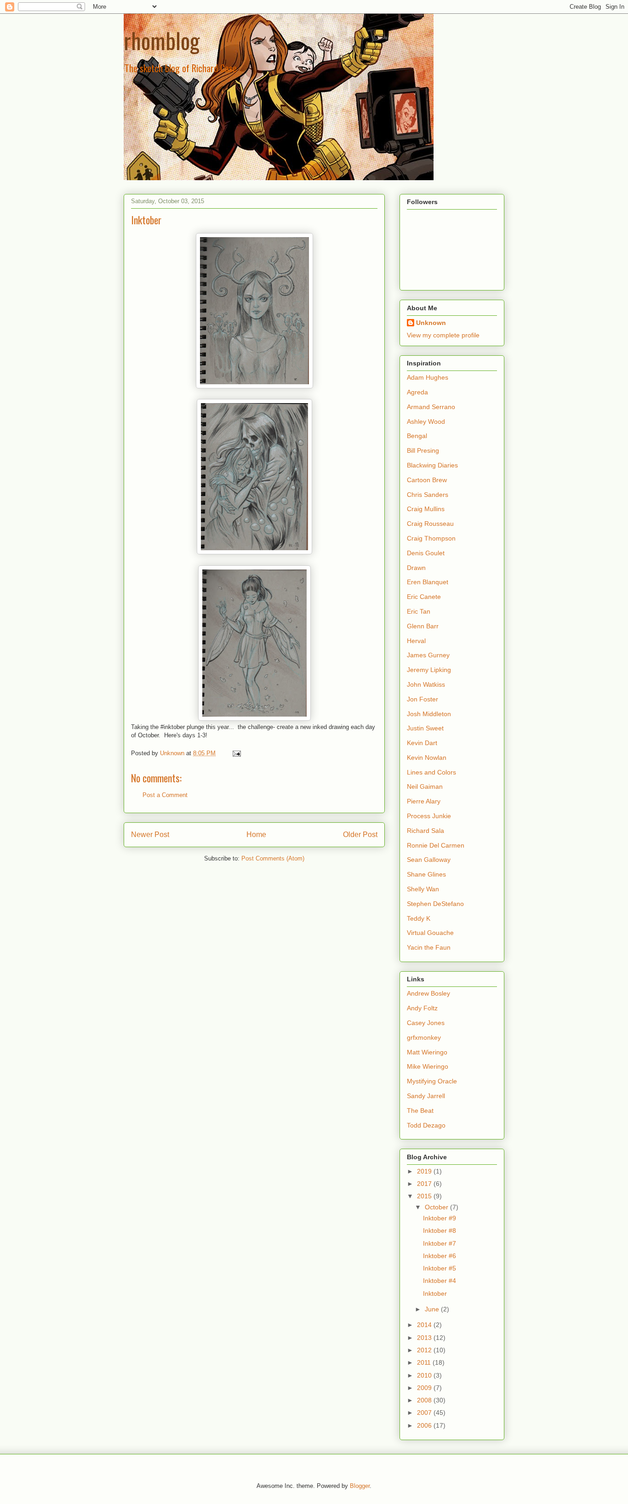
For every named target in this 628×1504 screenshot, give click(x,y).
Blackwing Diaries (432, 465)
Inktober (435, 1293)
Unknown (431, 322)
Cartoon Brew (427, 480)
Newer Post (150, 834)
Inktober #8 (439, 1230)
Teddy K (418, 918)
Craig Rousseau (430, 523)
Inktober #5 (439, 1268)
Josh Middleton (429, 714)
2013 (425, 1337)
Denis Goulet (426, 553)
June (433, 1309)
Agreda (417, 392)
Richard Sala (425, 830)
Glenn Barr (423, 626)
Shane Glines (426, 874)
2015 (425, 1196)
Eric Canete (424, 596)
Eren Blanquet (427, 582)
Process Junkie (429, 816)
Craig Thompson (431, 538)
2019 (425, 1171)
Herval (416, 640)
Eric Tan (418, 611)
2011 (425, 1362)
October (437, 1207)
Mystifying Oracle (432, 1081)
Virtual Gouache (430, 932)
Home (256, 834)
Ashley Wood (426, 421)
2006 (425, 1425)
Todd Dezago (426, 1125)
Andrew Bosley (428, 993)
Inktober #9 (439, 1218)
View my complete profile (443, 335)
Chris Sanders (427, 494)
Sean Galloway (429, 859)
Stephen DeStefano (435, 903)
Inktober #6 (439, 1255)
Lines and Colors (431, 772)
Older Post (360, 834)
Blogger (360, 1485)
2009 (425, 1387)
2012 (425, 1350)
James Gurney (428, 655)
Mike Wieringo (427, 1066)
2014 (425, 1324)
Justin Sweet (425, 728)
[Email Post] (236, 753)
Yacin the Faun (429, 947)
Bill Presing (423, 450)
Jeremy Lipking (429, 669)
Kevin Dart (422, 742)
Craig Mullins (426, 509)
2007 (425, 1412)
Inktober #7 (439, 1243)
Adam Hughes (427, 377)
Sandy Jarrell (426, 1096)
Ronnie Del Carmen (435, 845)
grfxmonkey (424, 1037)
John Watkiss (426, 684)
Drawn (416, 567)
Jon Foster (422, 699)
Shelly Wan (423, 889)
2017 (425, 1183)
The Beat (420, 1110)
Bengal (417, 435)
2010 (425, 1375)
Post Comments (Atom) (272, 858)
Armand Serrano (431, 406)
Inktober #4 (439, 1280)
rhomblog (162, 40)
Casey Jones (426, 1022)
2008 (425, 1400)
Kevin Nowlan (426, 757)
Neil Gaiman (425, 786)
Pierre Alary (423, 801)
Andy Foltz (422, 1008)
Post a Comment (165, 795)
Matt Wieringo (427, 1052)
